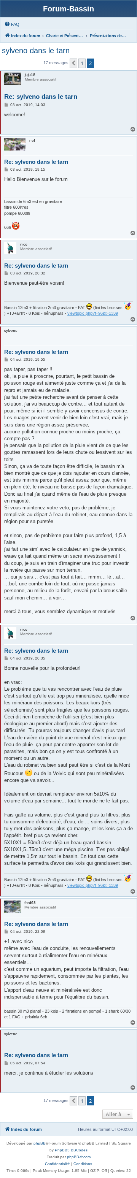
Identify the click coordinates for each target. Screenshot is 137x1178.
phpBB (39, 1143)
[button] (73, 63)
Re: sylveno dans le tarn (40, 96)
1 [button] (82, 63)
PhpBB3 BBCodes (71, 1150)
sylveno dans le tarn (36, 50)
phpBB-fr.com (79, 1157)
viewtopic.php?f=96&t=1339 (92, 313)
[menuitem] (11, 24)
